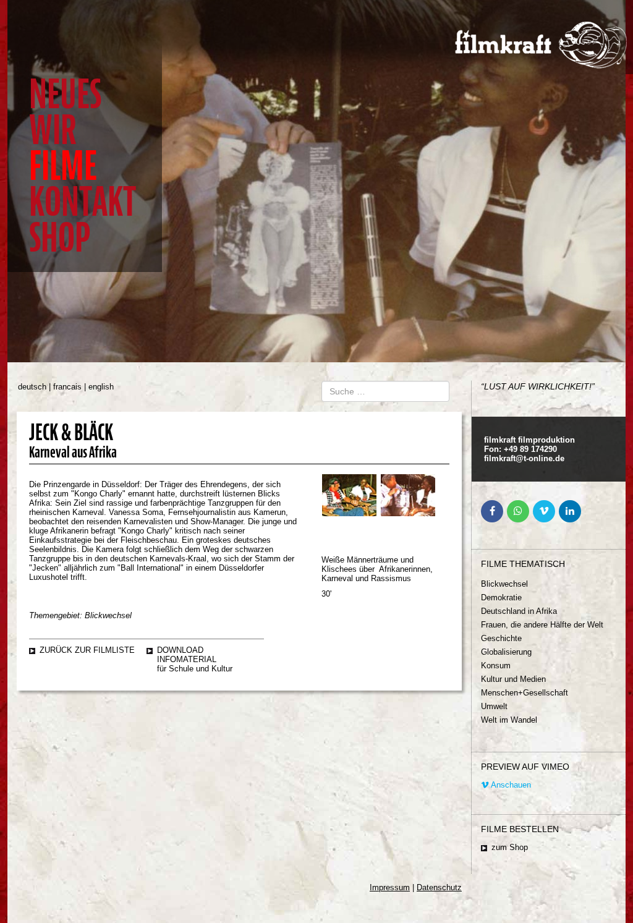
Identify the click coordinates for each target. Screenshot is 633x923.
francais (67, 386)
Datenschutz (439, 887)
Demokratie (501, 597)
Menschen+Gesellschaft (524, 692)
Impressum (390, 887)
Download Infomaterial (186, 654)
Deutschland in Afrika (519, 611)
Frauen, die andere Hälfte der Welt (542, 624)
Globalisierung (506, 652)
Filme (63, 166)
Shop (59, 238)
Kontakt (82, 202)
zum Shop (509, 847)
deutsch (32, 386)
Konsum (496, 665)
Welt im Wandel (509, 720)
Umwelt (494, 706)
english (101, 386)
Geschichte (501, 638)
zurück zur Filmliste (87, 650)
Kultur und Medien (513, 679)
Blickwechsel (504, 584)
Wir (53, 130)
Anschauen (510, 784)
